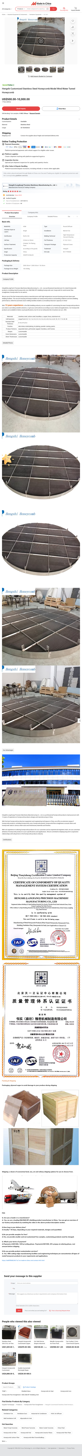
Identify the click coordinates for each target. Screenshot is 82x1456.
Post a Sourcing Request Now (59, 1311)
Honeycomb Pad (26, 1433)
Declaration (62, 1448)
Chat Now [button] (62, 109)
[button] (73, 216)
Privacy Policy (70, 1448)
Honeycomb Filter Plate (63, 1433)
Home (3, 14)
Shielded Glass (26, 1391)
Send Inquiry (21, 109)
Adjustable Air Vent (26, 1418)
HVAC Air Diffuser (56, 1413)
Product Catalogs (30, 1387)
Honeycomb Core (65, 1391)
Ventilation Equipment (35, 14)
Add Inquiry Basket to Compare (41, 76)
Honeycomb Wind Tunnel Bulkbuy (34, 1437)
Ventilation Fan (8, 1413)
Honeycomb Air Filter (10, 1433)
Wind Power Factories (28, 1428)
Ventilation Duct (22, 1413)
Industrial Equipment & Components (17, 14)
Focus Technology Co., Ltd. (28, 1448)
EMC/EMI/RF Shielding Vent (30, 1395)
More (4, 1441)
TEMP (4, 1391)
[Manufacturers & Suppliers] (41, 3)
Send (19, 1310)
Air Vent (46, 14)
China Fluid (61, 1428)
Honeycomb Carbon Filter (11, 1437)
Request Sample (35, 113)
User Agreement (52, 1448)
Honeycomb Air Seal (47, 1391)
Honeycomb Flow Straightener (11, 1395)
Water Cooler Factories (46, 1428)
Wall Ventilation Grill (10, 1418)
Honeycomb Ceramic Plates (43, 1433)
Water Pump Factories (10, 1428)
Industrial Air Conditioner (39, 1413)
